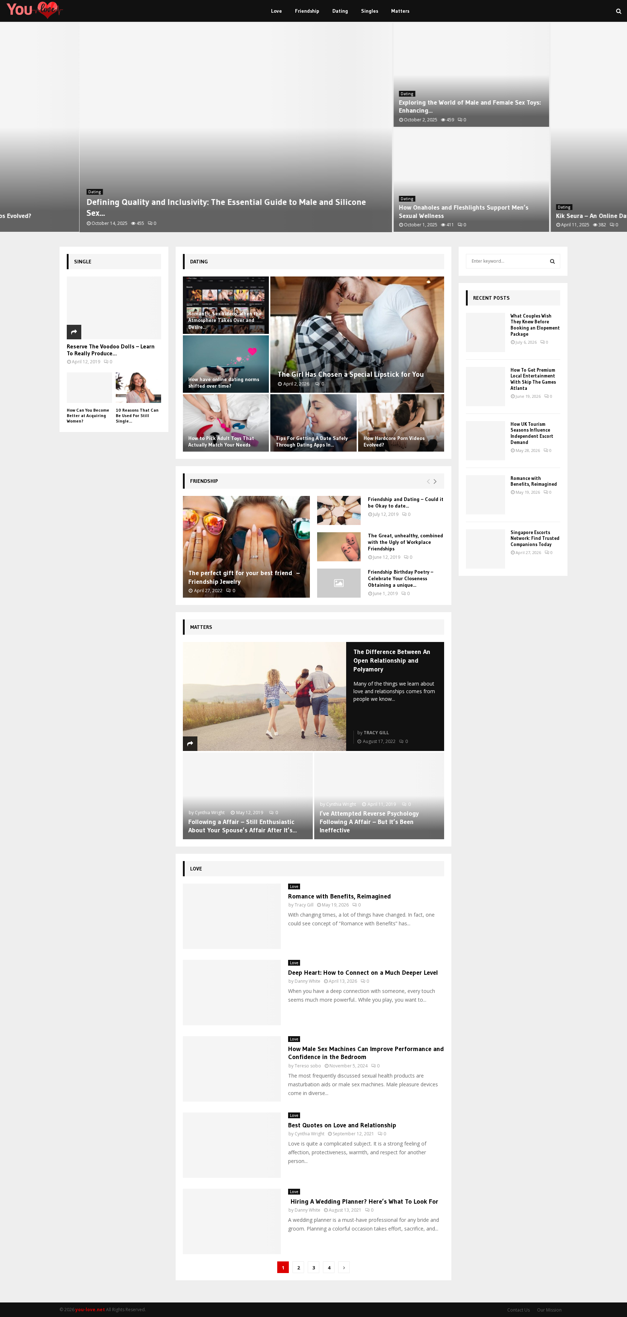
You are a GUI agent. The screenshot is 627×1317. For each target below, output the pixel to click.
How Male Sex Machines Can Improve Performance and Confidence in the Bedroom (366, 1053)
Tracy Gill (376, 733)
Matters (400, 11)
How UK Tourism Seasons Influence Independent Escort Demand (532, 433)
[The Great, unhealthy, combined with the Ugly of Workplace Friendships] (339, 546)
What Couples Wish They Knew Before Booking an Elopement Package (535, 325)
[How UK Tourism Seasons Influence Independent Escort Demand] (485, 440)
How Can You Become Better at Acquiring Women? (88, 415)
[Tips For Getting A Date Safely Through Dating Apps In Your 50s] (313, 423)
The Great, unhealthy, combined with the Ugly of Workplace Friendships (405, 542)
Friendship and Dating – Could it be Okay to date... (405, 502)
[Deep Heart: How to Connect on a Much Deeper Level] (232, 992)
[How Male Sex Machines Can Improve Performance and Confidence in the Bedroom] (232, 1069)
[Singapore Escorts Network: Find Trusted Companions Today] (485, 549)
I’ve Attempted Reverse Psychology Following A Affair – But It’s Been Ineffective (369, 822)
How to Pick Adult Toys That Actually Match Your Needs (221, 441)
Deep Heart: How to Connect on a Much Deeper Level (363, 973)
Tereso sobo (308, 1066)
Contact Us (518, 1310)
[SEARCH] (552, 261)
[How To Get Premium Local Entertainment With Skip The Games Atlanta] (485, 386)
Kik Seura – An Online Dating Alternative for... (542, 216)
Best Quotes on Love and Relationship (342, 1125)
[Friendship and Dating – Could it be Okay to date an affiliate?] (339, 510)
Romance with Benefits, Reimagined (339, 896)
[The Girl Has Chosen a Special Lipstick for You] (357, 334)
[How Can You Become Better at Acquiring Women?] (89, 387)
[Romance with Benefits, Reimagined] (232, 916)
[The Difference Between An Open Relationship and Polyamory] (264, 696)
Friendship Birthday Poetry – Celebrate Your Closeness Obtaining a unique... (400, 578)
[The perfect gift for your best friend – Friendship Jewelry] (246, 547)
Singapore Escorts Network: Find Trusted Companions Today (535, 538)
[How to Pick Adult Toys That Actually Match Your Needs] (226, 423)
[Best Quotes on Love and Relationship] (232, 1145)
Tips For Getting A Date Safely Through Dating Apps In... (312, 441)
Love (276, 11)
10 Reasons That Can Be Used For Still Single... (137, 415)
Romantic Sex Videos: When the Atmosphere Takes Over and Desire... (225, 320)
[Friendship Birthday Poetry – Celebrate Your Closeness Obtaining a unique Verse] (339, 583)
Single (82, 261)
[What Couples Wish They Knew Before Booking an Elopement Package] (485, 332)
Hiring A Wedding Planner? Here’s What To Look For (363, 1201)
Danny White (307, 981)
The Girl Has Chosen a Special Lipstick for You (351, 374)
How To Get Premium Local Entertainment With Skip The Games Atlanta (533, 379)
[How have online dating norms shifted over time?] (226, 364)
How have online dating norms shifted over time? (223, 382)
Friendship (307, 11)
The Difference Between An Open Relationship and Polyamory (391, 660)
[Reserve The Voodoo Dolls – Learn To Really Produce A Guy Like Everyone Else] (114, 307)
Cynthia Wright (210, 812)
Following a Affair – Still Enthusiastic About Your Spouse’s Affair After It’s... (242, 826)
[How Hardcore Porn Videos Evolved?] (401, 423)
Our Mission (549, 1310)
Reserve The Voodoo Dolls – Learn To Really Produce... (111, 350)
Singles (369, 11)
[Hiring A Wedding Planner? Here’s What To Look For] (232, 1221)
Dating (340, 11)
